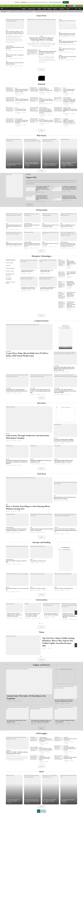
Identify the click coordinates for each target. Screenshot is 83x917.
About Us (9, 6)
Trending (19, 6)
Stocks (44, 8)
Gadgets (39, 8)
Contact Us (25, 6)
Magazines (50, 8)
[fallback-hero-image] (15, 24)
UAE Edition (45, 6)
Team (14, 6)
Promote (38, 6)
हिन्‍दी (51, 6)
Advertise (33, 6)
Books (55, 6)
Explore (66, 2)
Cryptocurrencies (31, 8)
